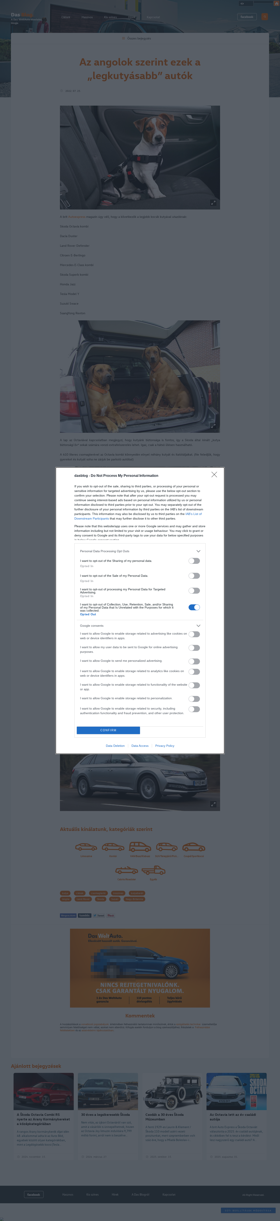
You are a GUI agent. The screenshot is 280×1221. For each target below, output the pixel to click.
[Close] (216, 476)
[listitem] (140, 551)
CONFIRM (108, 730)
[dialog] (140, 610)
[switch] (194, 561)
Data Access (140, 745)
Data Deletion (115, 745)
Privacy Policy (164, 745)
